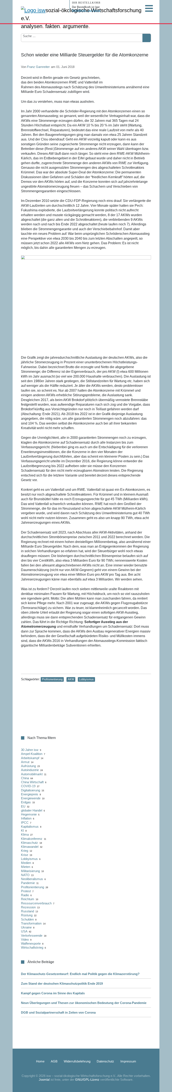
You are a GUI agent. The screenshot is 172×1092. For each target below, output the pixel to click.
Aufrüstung (28, 766)
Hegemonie (29, 814)
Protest (26, 891)
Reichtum (27, 899)
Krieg (24, 850)
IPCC (25, 822)
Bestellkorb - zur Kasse (86, 10)
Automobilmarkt (32, 774)
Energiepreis (29, 794)
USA (24, 931)
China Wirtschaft (32, 782)
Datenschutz (105, 1061)
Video (25, 939)
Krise (24, 855)
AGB (54, 1061)
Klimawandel (29, 846)
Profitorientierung (52, 679)
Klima (25, 834)
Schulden (27, 919)
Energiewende (30, 798)
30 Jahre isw (29, 750)
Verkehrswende (31, 935)
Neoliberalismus (32, 879)
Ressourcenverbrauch (36, 903)
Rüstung (27, 915)
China (25, 778)
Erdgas (26, 802)
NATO (25, 875)
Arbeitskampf (30, 758)
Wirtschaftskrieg (32, 947)
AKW (71, 679)
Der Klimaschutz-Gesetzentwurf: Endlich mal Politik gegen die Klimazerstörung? (80, 974)
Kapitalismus (30, 826)
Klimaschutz (29, 842)
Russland (27, 911)
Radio (25, 895)
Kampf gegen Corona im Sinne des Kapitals (53, 993)
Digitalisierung (30, 790)
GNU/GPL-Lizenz (87, 1079)
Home (40, 1061)
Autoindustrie (30, 770)
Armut (25, 762)
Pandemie (28, 883)
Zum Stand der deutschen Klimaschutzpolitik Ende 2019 (62, 983)
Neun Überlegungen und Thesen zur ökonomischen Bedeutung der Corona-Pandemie (83, 1003)
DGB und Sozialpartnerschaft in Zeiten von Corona (58, 1012)
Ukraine (26, 927)
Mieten (25, 867)
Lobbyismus (86, 679)
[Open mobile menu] (149, 8)
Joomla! (44, 1079)
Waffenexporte (31, 943)
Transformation (31, 923)
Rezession (28, 907)
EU (23, 806)
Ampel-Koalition (31, 754)
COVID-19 (28, 786)
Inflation (26, 818)
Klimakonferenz (31, 838)
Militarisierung (30, 871)
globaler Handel (31, 810)
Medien (26, 863)
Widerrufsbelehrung (77, 1061)
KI (22, 830)
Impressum (128, 1061)
